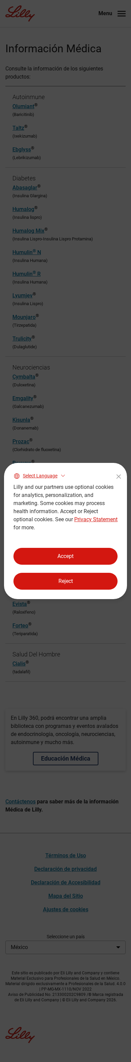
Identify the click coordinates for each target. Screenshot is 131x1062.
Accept (65, 556)
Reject (65, 581)
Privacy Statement (96, 519)
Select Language (40, 475)
